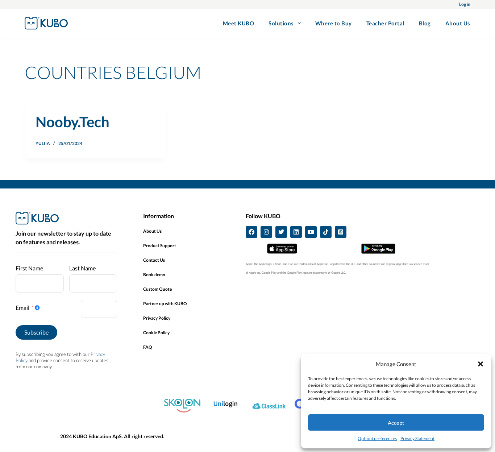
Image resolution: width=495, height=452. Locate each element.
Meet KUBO (238, 23)
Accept (396, 422)
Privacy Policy (156, 318)
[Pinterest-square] (340, 232)
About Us (457, 23)
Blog (425, 23)
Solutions (281, 23)
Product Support (159, 245)
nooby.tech (72, 121)
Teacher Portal (385, 23)
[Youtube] (311, 232)
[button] (480, 364)
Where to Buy (333, 23)
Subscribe (36, 332)
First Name (29, 268)
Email (22, 307)
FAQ (147, 347)
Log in (464, 4)
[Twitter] (281, 232)
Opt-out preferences (377, 438)
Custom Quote (157, 289)
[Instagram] (266, 232)
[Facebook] (251, 232)
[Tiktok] (326, 232)
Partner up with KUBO (165, 303)
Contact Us (154, 260)
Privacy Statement (417, 438)
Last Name (82, 268)
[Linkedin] (296, 232)
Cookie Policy (156, 332)
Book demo (154, 274)
